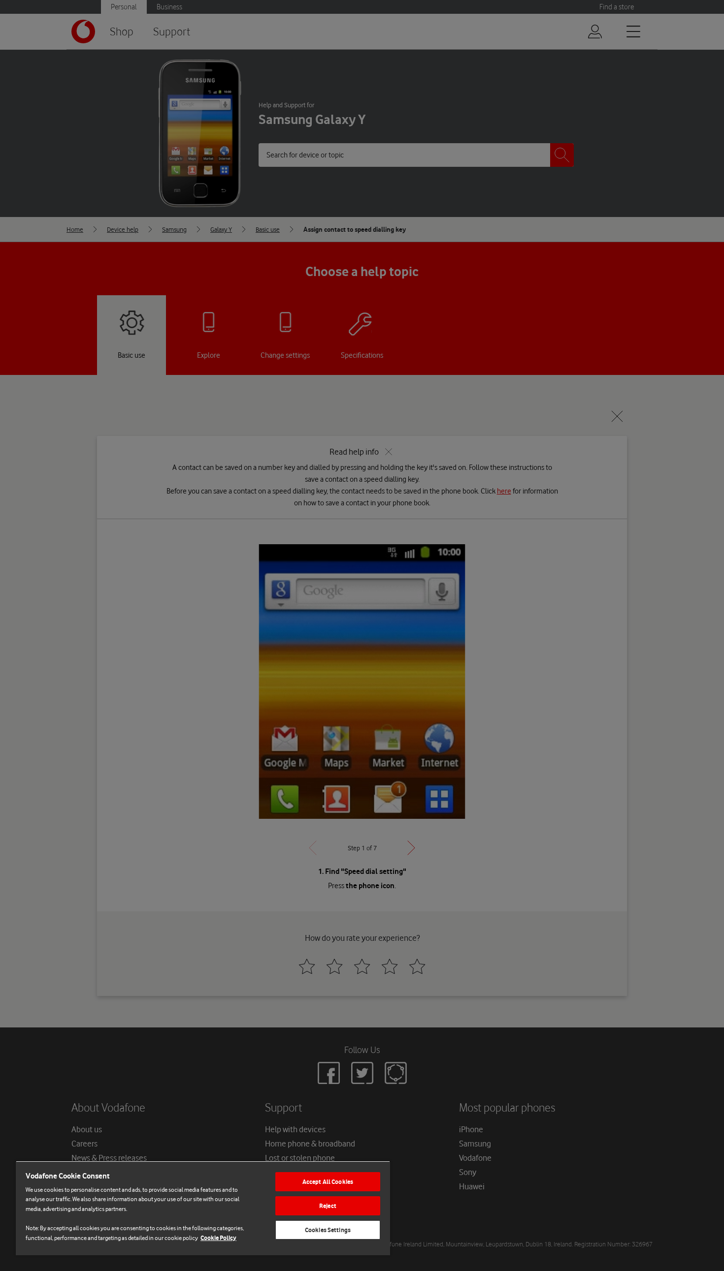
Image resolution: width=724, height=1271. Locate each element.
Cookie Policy (218, 1237)
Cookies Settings (328, 1230)
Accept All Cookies (327, 1181)
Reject (327, 1205)
